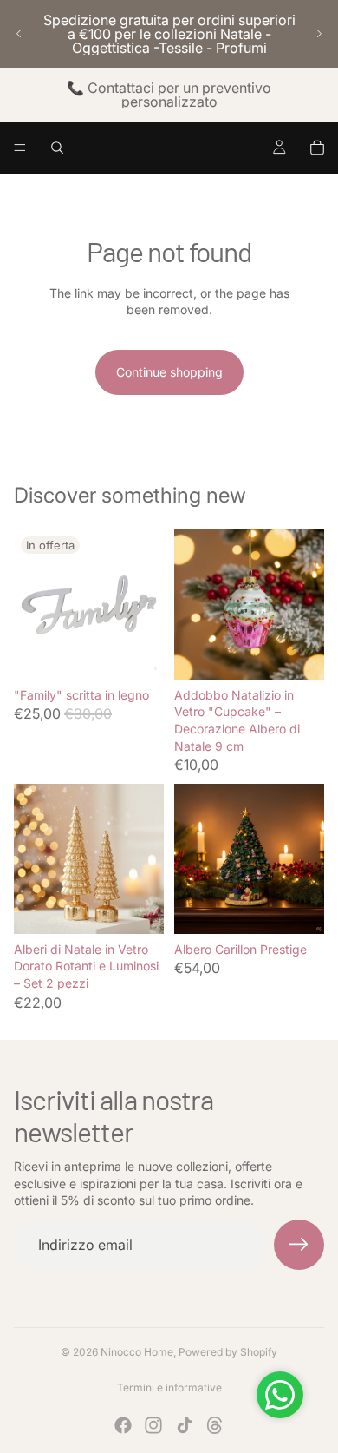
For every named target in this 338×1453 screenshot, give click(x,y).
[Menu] (20, 148)
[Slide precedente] (19, 34)
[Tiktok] (184, 1425)
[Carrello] (317, 147)
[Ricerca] (57, 147)
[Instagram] (153, 1425)
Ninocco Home (137, 1351)
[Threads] (215, 1425)
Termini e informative (169, 1387)
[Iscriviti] (299, 1245)
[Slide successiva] (319, 34)
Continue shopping (169, 372)
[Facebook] (123, 1425)
